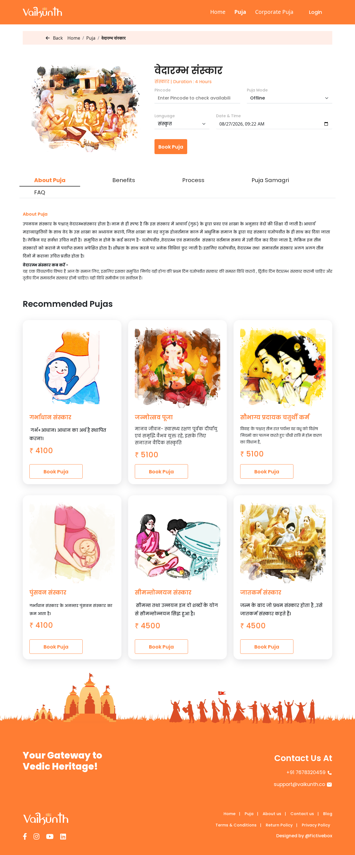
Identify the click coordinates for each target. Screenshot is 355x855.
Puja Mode (257, 90)
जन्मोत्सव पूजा (154, 417)
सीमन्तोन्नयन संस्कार (163, 592)
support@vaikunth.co (299, 784)
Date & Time (228, 116)
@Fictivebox (318, 836)
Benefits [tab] (123, 180)
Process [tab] (193, 180)
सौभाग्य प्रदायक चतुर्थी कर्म (274, 417)
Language (164, 116)
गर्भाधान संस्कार (50, 417)
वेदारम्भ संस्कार (114, 38)
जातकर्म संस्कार (260, 592)
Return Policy (281, 825)
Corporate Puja (274, 12)
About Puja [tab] (49, 180)
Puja (240, 12)
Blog (327, 813)
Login (315, 12)
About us (274, 813)
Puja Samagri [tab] (270, 180)
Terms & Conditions (238, 825)
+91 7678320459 (306, 772)
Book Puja (170, 146)
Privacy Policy (316, 825)
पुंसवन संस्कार (47, 592)
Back (57, 38)
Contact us (304, 813)
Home (217, 12)
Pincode (162, 90)
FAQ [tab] (39, 192)
